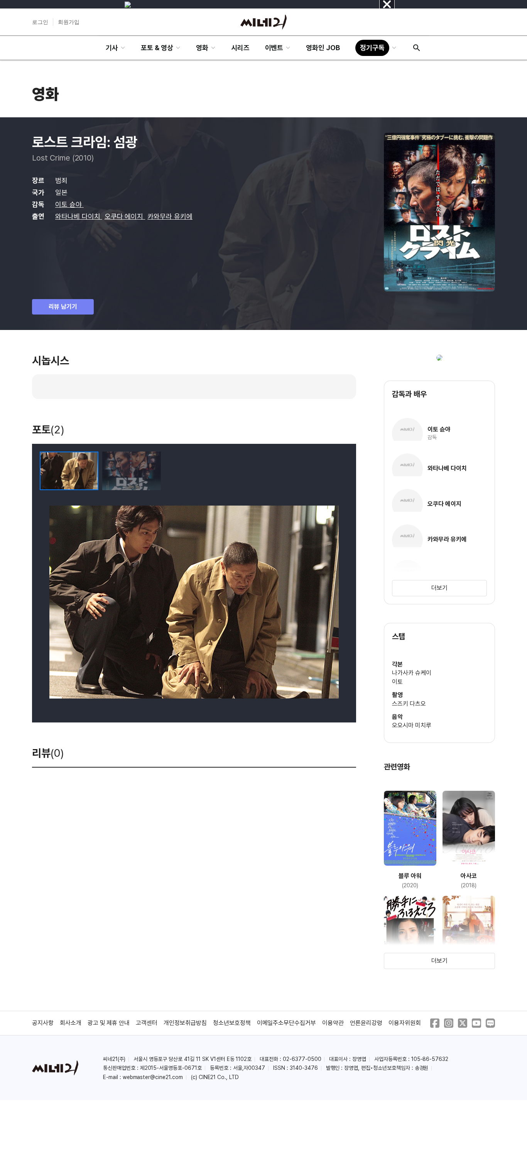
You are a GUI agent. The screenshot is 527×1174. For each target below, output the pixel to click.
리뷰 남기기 (63, 306)
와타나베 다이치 (78, 216)
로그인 (40, 22)
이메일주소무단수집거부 (286, 1023)
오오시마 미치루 (411, 725)
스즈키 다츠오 (409, 703)
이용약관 (333, 1023)
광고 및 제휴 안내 (109, 1023)
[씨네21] (263, 22)
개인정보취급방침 (185, 1023)
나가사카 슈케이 (411, 673)
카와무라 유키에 (170, 216)
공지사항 (43, 1023)
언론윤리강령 (366, 1023)
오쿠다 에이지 (125, 216)
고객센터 (146, 1023)
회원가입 (68, 22)
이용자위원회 (404, 1023)
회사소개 (70, 1023)
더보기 (439, 588)
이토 (397, 681)
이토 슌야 (69, 204)
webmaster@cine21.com (153, 1077)
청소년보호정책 (232, 1023)
